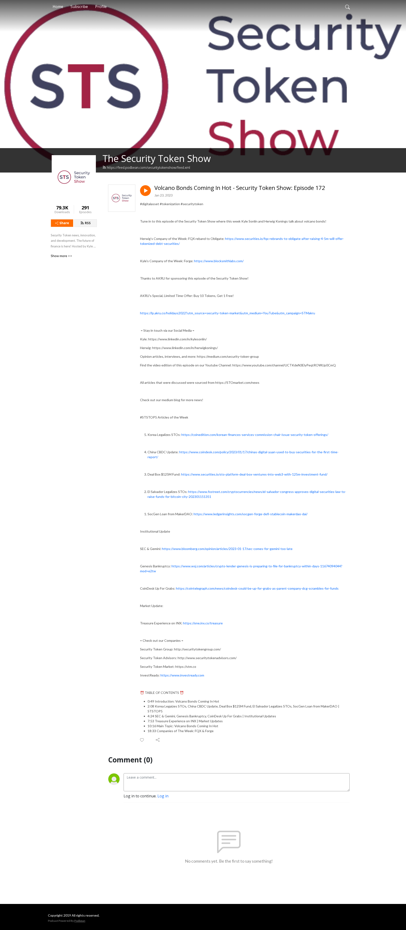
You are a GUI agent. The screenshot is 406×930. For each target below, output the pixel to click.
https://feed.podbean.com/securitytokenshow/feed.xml (148, 167)
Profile (101, 6)
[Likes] (142, 740)
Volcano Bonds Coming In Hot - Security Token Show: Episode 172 (239, 187)
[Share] (158, 740)
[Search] (347, 6)
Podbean (79, 920)
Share (64, 223)
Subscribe (79, 6)
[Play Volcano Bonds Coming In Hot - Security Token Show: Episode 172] (145, 190)
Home (58, 6)
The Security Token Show (156, 158)
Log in (162, 796)
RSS (88, 223)
